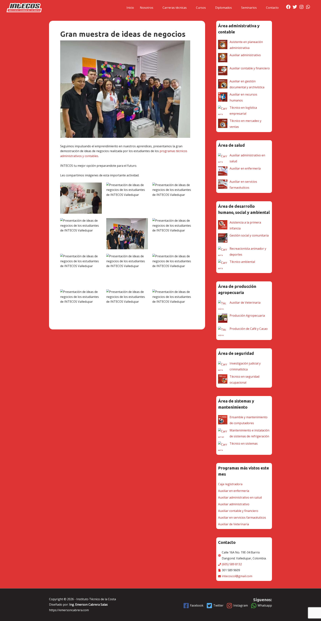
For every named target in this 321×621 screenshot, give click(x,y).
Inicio (130, 8)
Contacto (272, 8)
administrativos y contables (79, 156)
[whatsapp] (309, 7)
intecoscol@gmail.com (237, 576)
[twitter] (295, 7)
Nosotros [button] (146, 8)
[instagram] (302, 7)
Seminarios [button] (249, 8)
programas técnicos (173, 151)
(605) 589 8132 (232, 564)
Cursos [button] (201, 8)
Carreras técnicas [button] (175, 8)
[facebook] (289, 7)
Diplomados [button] (223, 8)
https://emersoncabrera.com (69, 610)
